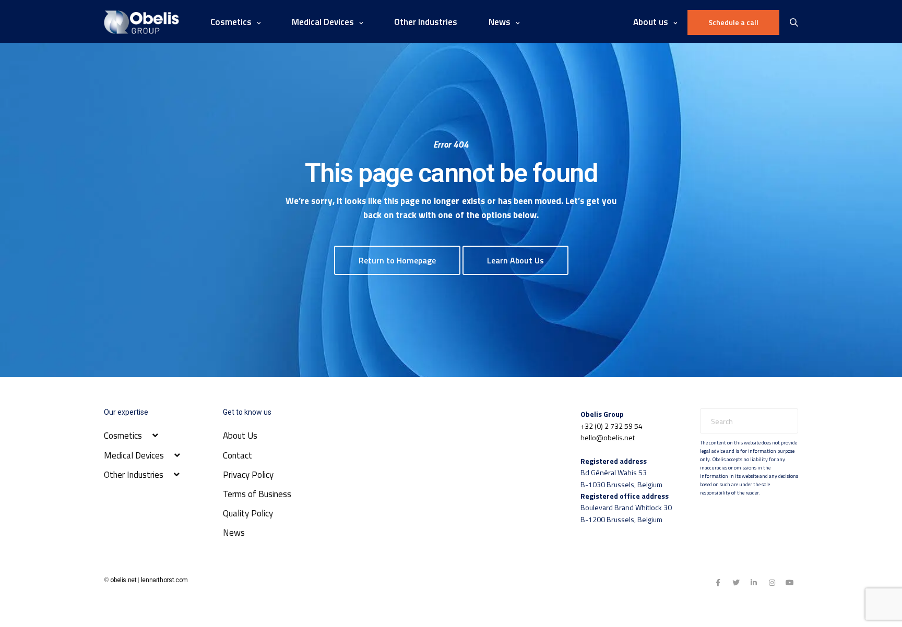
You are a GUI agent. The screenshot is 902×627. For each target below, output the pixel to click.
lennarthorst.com (164, 580)
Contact (237, 455)
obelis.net (123, 580)
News (234, 532)
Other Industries (425, 22)
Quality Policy (248, 513)
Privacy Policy (248, 474)
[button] (397, 260)
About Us (240, 435)
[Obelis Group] (141, 22)
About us (650, 22)
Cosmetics (231, 22)
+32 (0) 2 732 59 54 (611, 425)
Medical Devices (323, 22)
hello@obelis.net (607, 437)
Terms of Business (257, 494)
